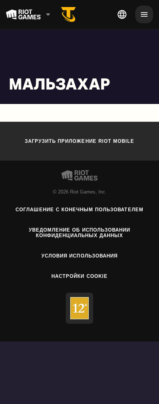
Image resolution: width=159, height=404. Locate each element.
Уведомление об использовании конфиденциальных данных (79, 232)
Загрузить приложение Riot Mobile (79, 141)
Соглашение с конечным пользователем (79, 209)
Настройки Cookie (79, 276)
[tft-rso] (68, 14)
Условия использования (79, 256)
